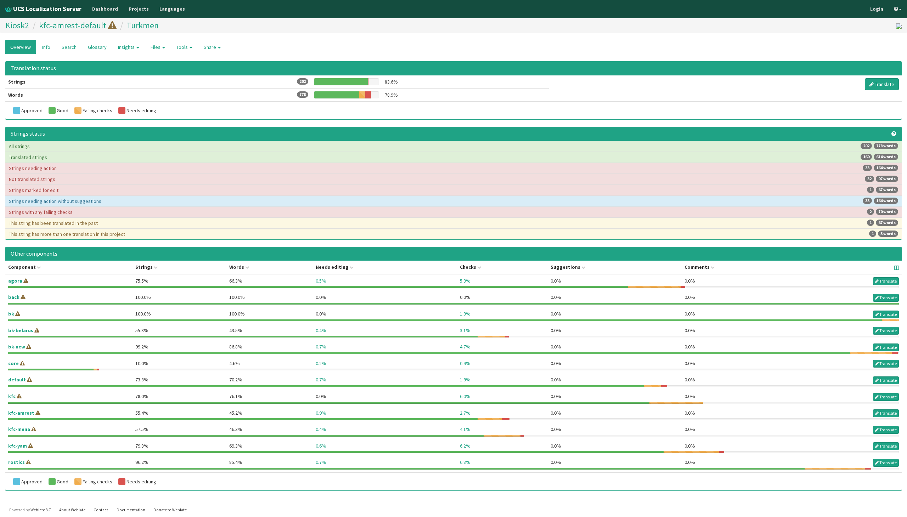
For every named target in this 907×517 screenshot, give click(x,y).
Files (156, 47)
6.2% (465, 446)
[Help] (898, 9)
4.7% (465, 346)
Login (876, 9)
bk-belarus (20, 330)
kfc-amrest (21, 413)
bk (11, 314)
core (13, 363)
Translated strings (452, 157)
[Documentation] (893, 134)
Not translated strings (452, 179)
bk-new (16, 346)
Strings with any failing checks (452, 212)
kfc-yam (17, 446)
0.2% (321, 363)
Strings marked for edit (452, 190)
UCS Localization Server (46, 9)
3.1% (465, 330)
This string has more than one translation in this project (452, 234)
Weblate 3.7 (40, 509)
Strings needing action (452, 168)
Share (210, 47)
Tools (182, 47)
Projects (139, 9)
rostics (16, 462)
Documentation (131, 509)
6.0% (465, 396)
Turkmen (142, 25)
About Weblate (72, 509)
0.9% (321, 413)
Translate (884, 84)
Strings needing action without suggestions (452, 201)
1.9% (465, 314)
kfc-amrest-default (72, 25)
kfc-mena (19, 429)
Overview (20, 47)
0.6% (321, 446)
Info (46, 47)
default (17, 379)
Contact (101, 509)
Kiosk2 (17, 25)
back (13, 297)
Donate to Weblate (170, 509)
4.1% (465, 429)
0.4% (321, 330)
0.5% (321, 281)
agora (15, 281)
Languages (172, 9)
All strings (452, 146)
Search (69, 47)
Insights (127, 47)
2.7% (465, 413)
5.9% (465, 281)
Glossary (97, 47)
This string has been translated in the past (452, 223)
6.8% (465, 462)
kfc (12, 396)
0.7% (321, 346)
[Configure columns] (896, 267)
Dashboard (105, 9)
